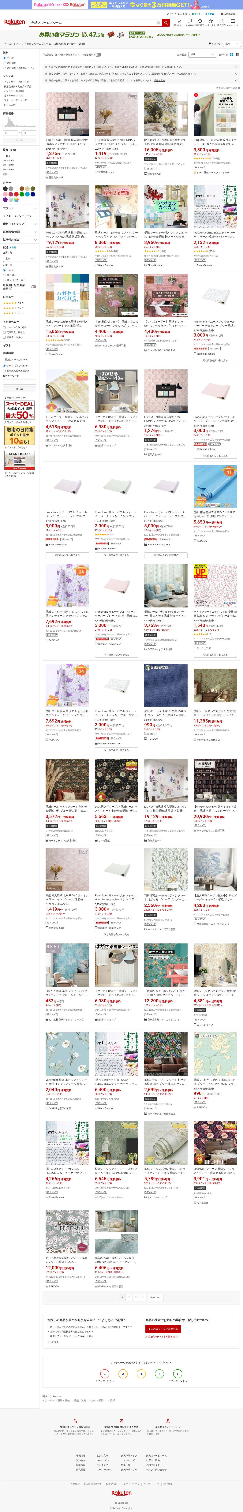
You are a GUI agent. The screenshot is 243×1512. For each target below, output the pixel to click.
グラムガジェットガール (110, 1197)
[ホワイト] (16, 188)
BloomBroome (105, 265)
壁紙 (112, 1400)
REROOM (153, 739)
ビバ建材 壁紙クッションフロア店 (66, 1019)
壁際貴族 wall (56, 177)
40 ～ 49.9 (8, 160)
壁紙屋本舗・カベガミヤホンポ (213, 924)
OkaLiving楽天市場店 (60, 1108)
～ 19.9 (6, 156)
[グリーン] (22, 194)
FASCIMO (202, 541)
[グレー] (11, 188)
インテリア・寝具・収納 (56, 1400)
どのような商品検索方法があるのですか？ (71, 1331)
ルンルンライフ (205, 1025)
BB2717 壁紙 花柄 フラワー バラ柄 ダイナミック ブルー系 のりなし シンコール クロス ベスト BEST (67, 994)
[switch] (33, 286)
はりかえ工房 (204, 648)
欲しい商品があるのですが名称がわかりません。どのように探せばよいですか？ (91, 1327)
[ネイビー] (33, 194)
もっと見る (53, 1342)
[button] (229, 14)
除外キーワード (11, 376)
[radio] (4, 58)
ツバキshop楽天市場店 (60, 445)
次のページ (156, 1297)
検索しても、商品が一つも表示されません (71, 1336)
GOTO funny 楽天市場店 (160, 649)
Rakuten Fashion (206, 354)
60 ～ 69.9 (8, 165)
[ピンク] (5, 194)
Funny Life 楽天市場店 (208, 740)
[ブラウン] (22, 188)
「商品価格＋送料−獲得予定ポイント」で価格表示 (67, 54)
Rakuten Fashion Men (159, 544)
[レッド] (16, 194)
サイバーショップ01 (158, 1197)
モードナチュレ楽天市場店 (62, 840)
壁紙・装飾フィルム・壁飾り (90, 1400)
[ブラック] (5, 188)
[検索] (166, 23)
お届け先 (7, 252)
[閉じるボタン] (235, 67)
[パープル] (5, 199)
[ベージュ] (27, 188)
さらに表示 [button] (9, 104)
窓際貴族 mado (106, 172)
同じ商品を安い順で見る (215, 360)
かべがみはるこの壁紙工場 (112, 345)
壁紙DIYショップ (107, 445)
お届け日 (7, 265)
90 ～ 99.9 (8, 169)
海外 (14, 247)
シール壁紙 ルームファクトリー (213, 172)
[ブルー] (27, 194)
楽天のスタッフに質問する (163, 1328)
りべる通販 (104, 840)
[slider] (3, 126)
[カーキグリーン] (33, 188)
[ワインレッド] (11, 194)
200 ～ (6, 174)
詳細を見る (159, 80)
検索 (21, 140)
